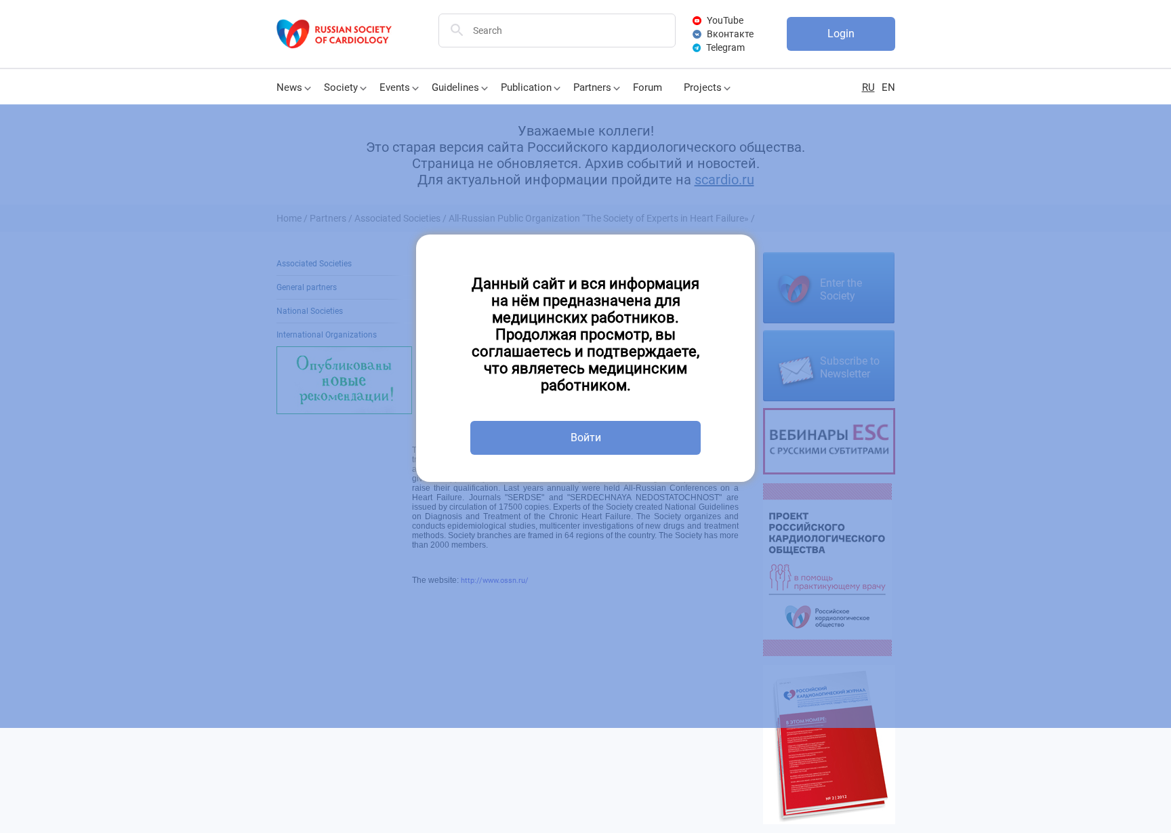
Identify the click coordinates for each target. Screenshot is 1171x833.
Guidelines (455, 87)
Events (394, 87)
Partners (592, 87)
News (289, 87)
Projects (703, 87)
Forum (647, 87)
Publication (526, 87)
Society (341, 87)
